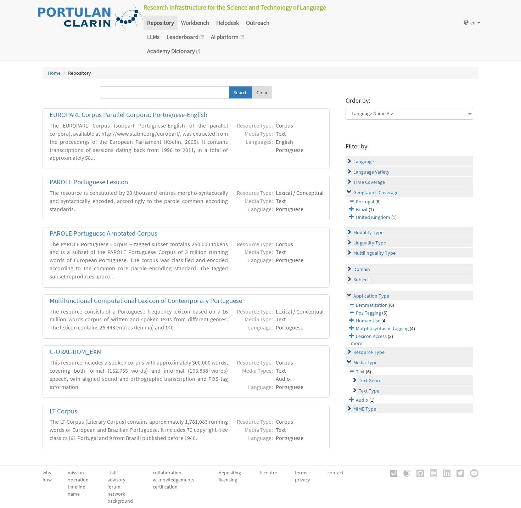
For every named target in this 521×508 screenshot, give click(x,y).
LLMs (153, 37)
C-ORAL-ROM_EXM (76, 352)
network (116, 494)
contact (335, 472)
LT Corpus (63, 411)
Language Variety (371, 172)
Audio (362, 400)
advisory (116, 479)
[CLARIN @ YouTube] (471, 472)
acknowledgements (173, 479)
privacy (302, 479)
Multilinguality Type (374, 253)
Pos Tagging (368, 313)
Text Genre (370, 380)
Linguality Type (369, 242)
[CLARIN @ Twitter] (458, 472)
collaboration (167, 472)
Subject (361, 279)
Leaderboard (183, 37)
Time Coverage (369, 182)
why (47, 472)
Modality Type (368, 232)
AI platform (225, 37)
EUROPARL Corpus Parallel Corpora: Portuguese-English (128, 115)
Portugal (365, 201)
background (120, 501)
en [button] (473, 22)
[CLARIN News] (431, 472)
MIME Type (364, 409)
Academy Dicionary (171, 51)
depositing (230, 472)
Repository (160, 23)
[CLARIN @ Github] (417, 472)
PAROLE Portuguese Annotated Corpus (103, 233)
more (356, 343)
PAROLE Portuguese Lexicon (89, 182)
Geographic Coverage (375, 192)
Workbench (195, 23)
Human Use (368, 320)
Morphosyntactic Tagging (382, 328)
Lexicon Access (371, 336)
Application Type (371, 296)
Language (363, 161)
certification (165, 487)
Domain (361, 269)
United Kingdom (373, 217)
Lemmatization (372, 305)
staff (112, 472)
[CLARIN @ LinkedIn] (444, 472)
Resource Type (369, 352)
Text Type (369, 391)
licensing (228, 479)
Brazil (362, 209)
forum (114, 487)
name (74, 494)
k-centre (268, 472)
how (47, 479)
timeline (76, 487)
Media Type (365, 362)
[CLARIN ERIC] (391, 472)
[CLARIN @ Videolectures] (404, 472)
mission (76, 472)
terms (301, 472)
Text (360, 371)
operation (78, 479)
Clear (262, 92)
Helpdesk (227, 23)
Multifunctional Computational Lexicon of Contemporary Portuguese (146, 301)
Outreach (257, 23)
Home (54, 73)
